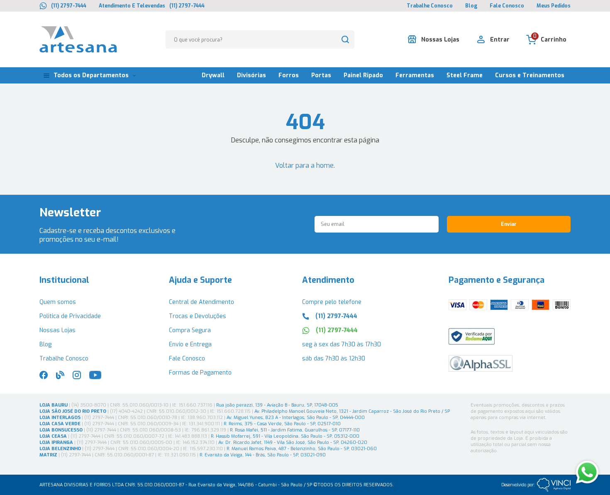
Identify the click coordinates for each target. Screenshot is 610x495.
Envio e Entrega (190, 344)
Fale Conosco (507, 5)
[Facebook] (43, 377)
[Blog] (60, 377)
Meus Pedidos (554, 5)
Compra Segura (190, 330)
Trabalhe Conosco (430, 5)
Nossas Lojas (57, 330)
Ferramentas (414, 75)
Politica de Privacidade (70, 316)
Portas (321, 75)
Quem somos (57, 302)
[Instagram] (77, 377)
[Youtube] (95, 377)
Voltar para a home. (305, 165)
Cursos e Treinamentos (529, 75)
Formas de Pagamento (200, 373)
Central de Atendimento (201, 302)
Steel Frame (465, 75)
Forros (288, 75)
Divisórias (251, 75)
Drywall (213, 75)
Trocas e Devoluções (197, 316)
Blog (471, 5)
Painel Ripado (363, 75)
